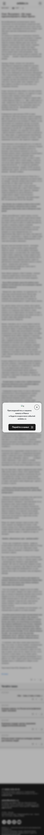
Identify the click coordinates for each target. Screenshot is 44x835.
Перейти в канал (21, 427)
